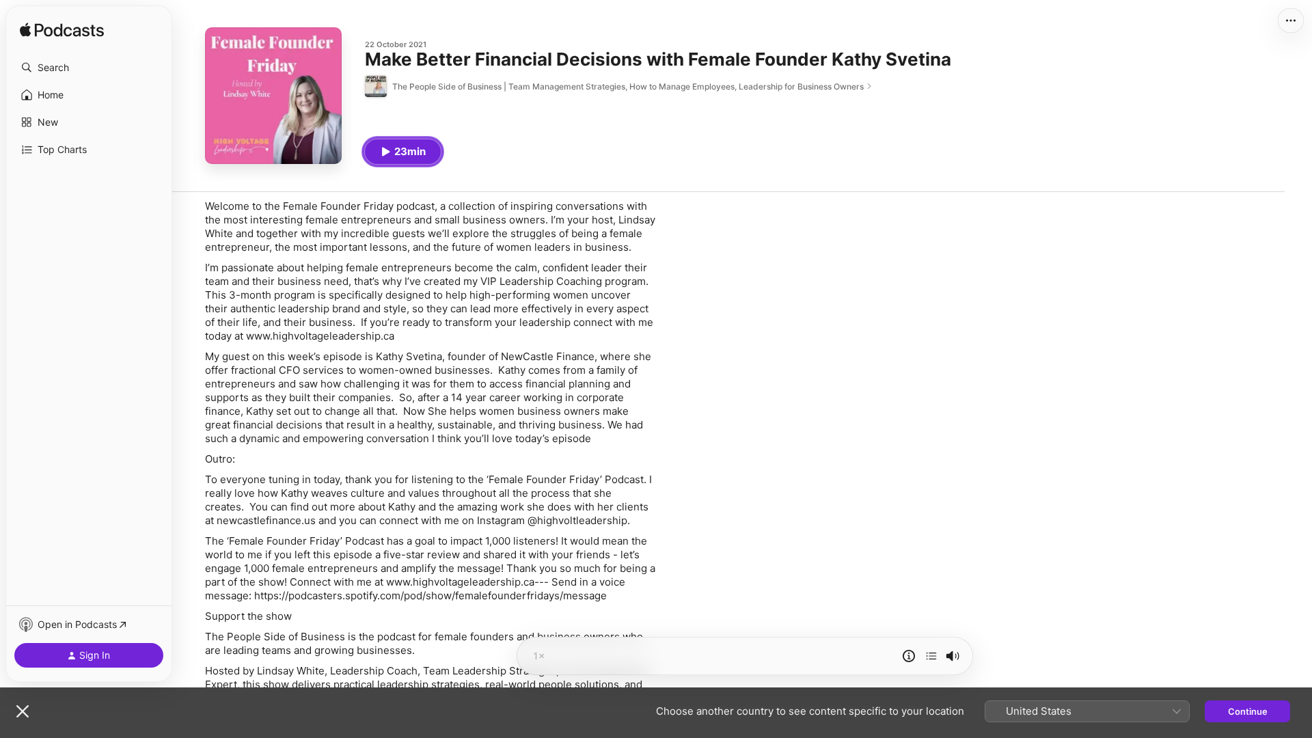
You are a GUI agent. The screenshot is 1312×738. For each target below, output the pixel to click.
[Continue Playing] (931, 656)
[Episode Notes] (909, 656)
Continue (1248, 711)
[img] (62, 31)
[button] (89, 67)
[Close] (22, 711)
